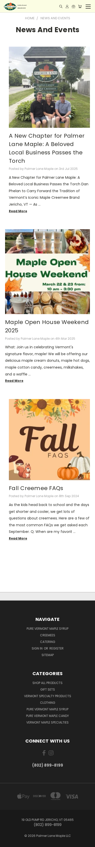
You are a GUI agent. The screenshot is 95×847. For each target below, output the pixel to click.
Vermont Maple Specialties (47, 722)
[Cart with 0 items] (79, 6)
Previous (8, 842)
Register (56, 648)
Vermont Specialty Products (47, 696)
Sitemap (48, 655)
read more (18, 211)
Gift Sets (47, 689)
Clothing (47, 702)
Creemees (47, 635)
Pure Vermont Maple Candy (47, 716)
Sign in (37, 648)
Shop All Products (47, 683)
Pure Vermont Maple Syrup (47, 628)
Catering (47, 642)
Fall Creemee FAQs (36, 488)
